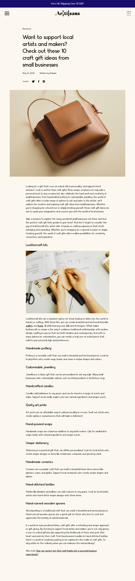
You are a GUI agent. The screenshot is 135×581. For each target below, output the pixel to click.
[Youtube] (81, 574)
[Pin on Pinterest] (44, 81)
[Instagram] (51, 574)
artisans (53, 73)
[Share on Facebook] (38, 81)
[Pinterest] (71, 574)
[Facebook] (61, 574)
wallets (29, 326)
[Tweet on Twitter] (33, 81)
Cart (129, 13)
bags (40, 326)
